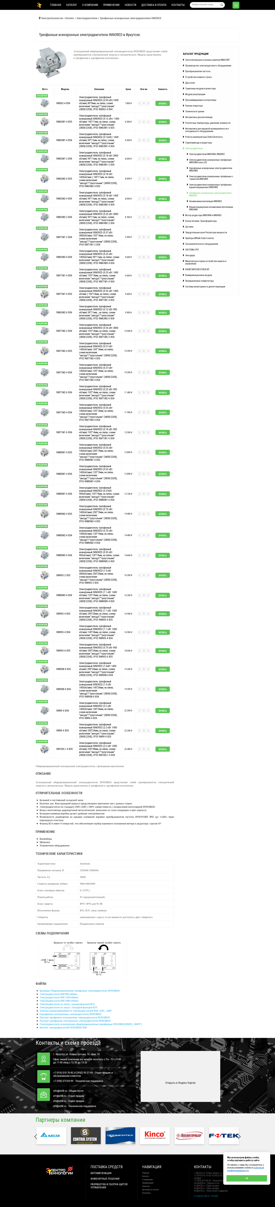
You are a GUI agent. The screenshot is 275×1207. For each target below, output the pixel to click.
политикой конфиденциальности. (245, 1169)
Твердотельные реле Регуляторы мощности (206, 232)
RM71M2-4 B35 (64, 350)
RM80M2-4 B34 (64, 535)
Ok (247, 1178)
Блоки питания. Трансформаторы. (201, 221)
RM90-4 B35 (62, 730)
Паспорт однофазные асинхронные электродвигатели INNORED (75, 1020)
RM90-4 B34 (62, 710)
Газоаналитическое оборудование (201, 244)
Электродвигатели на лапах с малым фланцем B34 (67, 1004)
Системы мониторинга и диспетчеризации (205, 286)
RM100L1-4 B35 (64, 749)
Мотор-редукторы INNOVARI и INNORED (203, 215)
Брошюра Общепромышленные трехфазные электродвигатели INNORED (80, 990)
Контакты (178, 5)
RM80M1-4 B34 (64, 473)
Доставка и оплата (153, 5)
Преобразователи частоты (197, 71)
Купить (163, 103)
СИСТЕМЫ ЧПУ (192, 249)
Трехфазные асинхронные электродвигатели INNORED (210, 194)
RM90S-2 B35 (63, 575)
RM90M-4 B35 (63, 669)
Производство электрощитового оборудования (208, 65)
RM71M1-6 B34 (64, 432)
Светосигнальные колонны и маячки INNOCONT (207, 60)
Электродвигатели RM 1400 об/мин (59, 997)
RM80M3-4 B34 (64, 595)
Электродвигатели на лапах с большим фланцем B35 (68, 1007)
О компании (90, 5)
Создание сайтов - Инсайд (206, 1196)
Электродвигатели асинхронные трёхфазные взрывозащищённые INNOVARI (210, 186)
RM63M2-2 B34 (64, 217)
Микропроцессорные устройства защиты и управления (205, 262)
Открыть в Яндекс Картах (180, 1082)
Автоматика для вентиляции (198, 117)
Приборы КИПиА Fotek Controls (199, 238)
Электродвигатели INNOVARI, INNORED (207, 154)
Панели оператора (194, 105)
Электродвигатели (194, 148)
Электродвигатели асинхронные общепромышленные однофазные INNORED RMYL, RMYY (91, 1024)
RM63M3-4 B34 (64, 257)
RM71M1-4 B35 (64, 294)
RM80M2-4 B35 (64, 513)
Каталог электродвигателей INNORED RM (63, 1027)
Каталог (71, 5)
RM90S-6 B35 (63, 650)
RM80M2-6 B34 (64, 555)
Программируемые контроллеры (200, 100)
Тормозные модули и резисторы (200, 88)
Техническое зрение (194, 111)
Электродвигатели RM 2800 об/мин (59, 1000)
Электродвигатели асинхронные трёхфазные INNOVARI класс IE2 (210, 161)
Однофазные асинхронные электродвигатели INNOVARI (210, 169)
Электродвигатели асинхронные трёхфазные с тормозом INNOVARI (211, 177)
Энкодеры (190, 255)
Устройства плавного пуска (198, 77)
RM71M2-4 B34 (64, 372)
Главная (55, 5)
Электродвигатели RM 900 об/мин (58, 994)
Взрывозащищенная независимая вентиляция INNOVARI (211, 208)
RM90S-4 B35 (63, 613)
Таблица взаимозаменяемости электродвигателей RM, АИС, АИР (75, 1010)
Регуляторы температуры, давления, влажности (207, 123)
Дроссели (190, 83)
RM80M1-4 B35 (64, 452)
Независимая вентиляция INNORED (205, 201)
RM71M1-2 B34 (64, 237)
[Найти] (222, 5)
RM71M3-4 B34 (64, 412)
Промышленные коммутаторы (199, 281)
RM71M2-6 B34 (64, 392)
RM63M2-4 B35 (64, 178)
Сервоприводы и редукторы (198, 142)
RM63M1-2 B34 (64, 158)
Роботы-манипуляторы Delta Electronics (204, 137)
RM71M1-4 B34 (64, 275)
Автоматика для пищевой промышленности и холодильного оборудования (207, 129)
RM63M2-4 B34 (64, 198)
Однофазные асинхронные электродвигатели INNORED (70, 1014)
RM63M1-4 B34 (64, 140)
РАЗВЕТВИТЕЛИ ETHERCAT (197, 269)
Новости (130, 5)
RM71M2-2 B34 (64, 330)
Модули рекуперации (195, 94)
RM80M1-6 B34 (64, 493)
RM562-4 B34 (63, 103)
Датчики (189, 226)
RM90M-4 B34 (63, 689)
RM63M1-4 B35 (64, 121)
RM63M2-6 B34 (64, 312)
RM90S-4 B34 (63, 632)
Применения (111, 5)
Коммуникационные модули (198, 275)
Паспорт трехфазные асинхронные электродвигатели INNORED (75, 1017)
